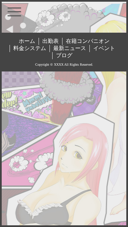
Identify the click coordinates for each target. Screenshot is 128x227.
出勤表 (50, 41)
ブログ (64, 55)
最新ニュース (69, 48)
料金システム (29, 48)
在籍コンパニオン (88, 41)
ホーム (27, 41)
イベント (104, 48)
